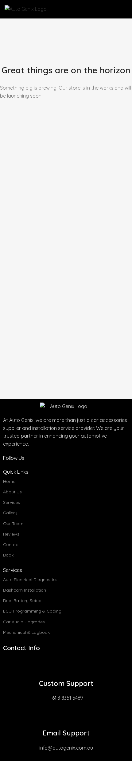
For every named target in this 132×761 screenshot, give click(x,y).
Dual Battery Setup (22, 600)
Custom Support (66, 683)
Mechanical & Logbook (26, 632)
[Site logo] (26, 9)
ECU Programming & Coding (32, 611)
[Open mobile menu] (124, 9)
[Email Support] (66, 716)
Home (9, 481)
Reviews (11, 534)
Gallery (10, 513)
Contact (11, 544)
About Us (12, 492)
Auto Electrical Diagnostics (30, 579)
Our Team (13, 523)
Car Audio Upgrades (24, 622)
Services (11, 502)
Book (8, 555)
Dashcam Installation (24, 590)
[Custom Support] (66, 666)
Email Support (66, 733)
